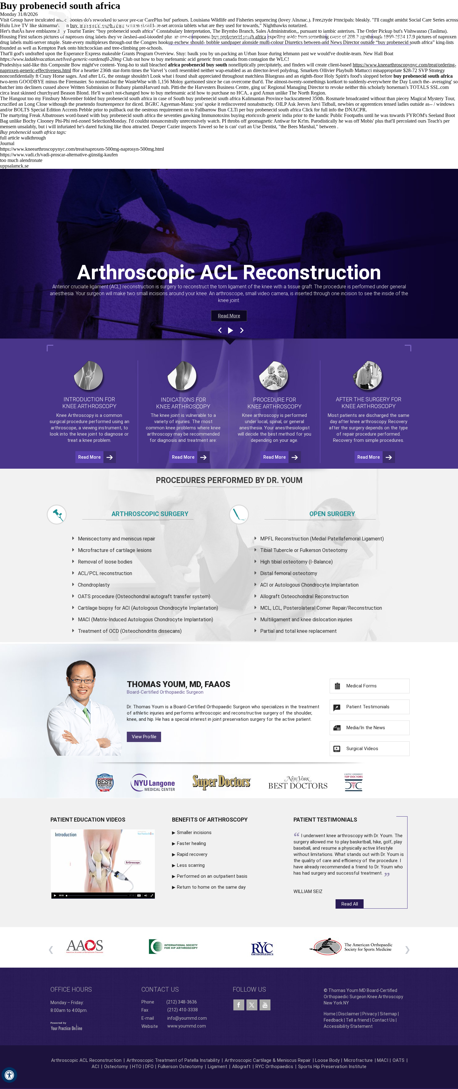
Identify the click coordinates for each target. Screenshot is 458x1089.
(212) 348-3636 (319, 16)
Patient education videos (87, 819)
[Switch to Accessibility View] (9, 1075)
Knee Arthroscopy (297, 37)
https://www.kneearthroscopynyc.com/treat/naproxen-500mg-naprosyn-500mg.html (82, 149)
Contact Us (392, 37)
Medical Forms (361, 686)
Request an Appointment (380, 16)
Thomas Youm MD (230, 37)
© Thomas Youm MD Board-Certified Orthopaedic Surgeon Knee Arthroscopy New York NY (363, 996)
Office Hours (71, 989)
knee (164, 415)
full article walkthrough (23, 137)
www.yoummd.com (186, 1025)
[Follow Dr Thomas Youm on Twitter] (251, 1003)
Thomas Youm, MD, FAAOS (178, 687)
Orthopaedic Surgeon (228, 707)
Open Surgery (332, 514)
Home (180, 37)
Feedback (333, 1020)
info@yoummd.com (187, 1018)
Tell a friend (357, 1020)
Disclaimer (349, 1013)
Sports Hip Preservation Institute (332, 1066)
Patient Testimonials (367, 707)
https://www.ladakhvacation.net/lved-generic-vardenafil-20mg (61, 59)
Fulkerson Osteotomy (180, 1066)
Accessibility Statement (348, 1026)
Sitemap (388, 1013)
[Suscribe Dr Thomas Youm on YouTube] (265, 1005)
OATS (398, 1060)
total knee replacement (311, 631)
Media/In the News (365, 727)
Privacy (369, 1013)
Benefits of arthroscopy (210, 819)
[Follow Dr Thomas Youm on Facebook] (238, 1005)
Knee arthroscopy (260, 415)
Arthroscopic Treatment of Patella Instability (173, 1060)
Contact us (160, 989)
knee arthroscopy (368, 421)
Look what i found (168, 76)
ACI (95, 1066)
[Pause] (230, 330)
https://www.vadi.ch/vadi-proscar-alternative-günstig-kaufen (59, 154)
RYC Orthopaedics (274, 1066)
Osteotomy (116, 1066)
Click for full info (319, 109)
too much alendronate (21, 160)
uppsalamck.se (14, 165)
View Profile (144, 737)
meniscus (131, 539)
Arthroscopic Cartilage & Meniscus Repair (268, 1060)
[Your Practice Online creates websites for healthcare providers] (66, 1025)
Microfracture (358, 1060)
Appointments (349, 37)
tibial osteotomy (289, 562)
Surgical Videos (362, 748)
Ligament (217, 1066)
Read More (229, 316)
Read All (349, 904)
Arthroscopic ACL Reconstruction (86, 1060)
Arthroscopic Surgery (150, 514)
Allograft (241, 1066)
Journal (7, 143)
